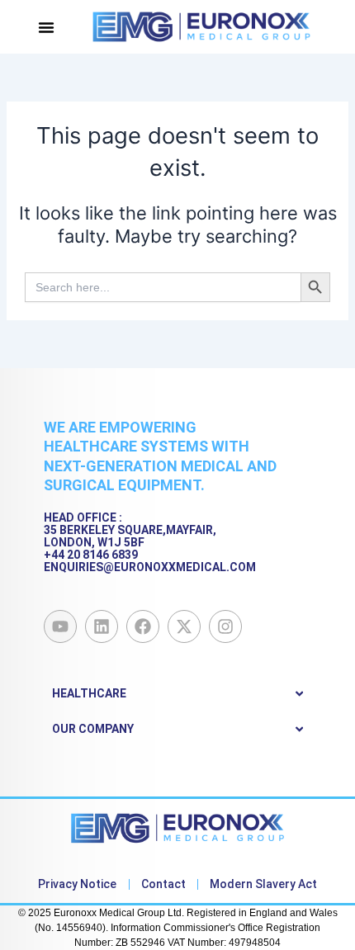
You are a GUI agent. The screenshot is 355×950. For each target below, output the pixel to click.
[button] (46, 27)
